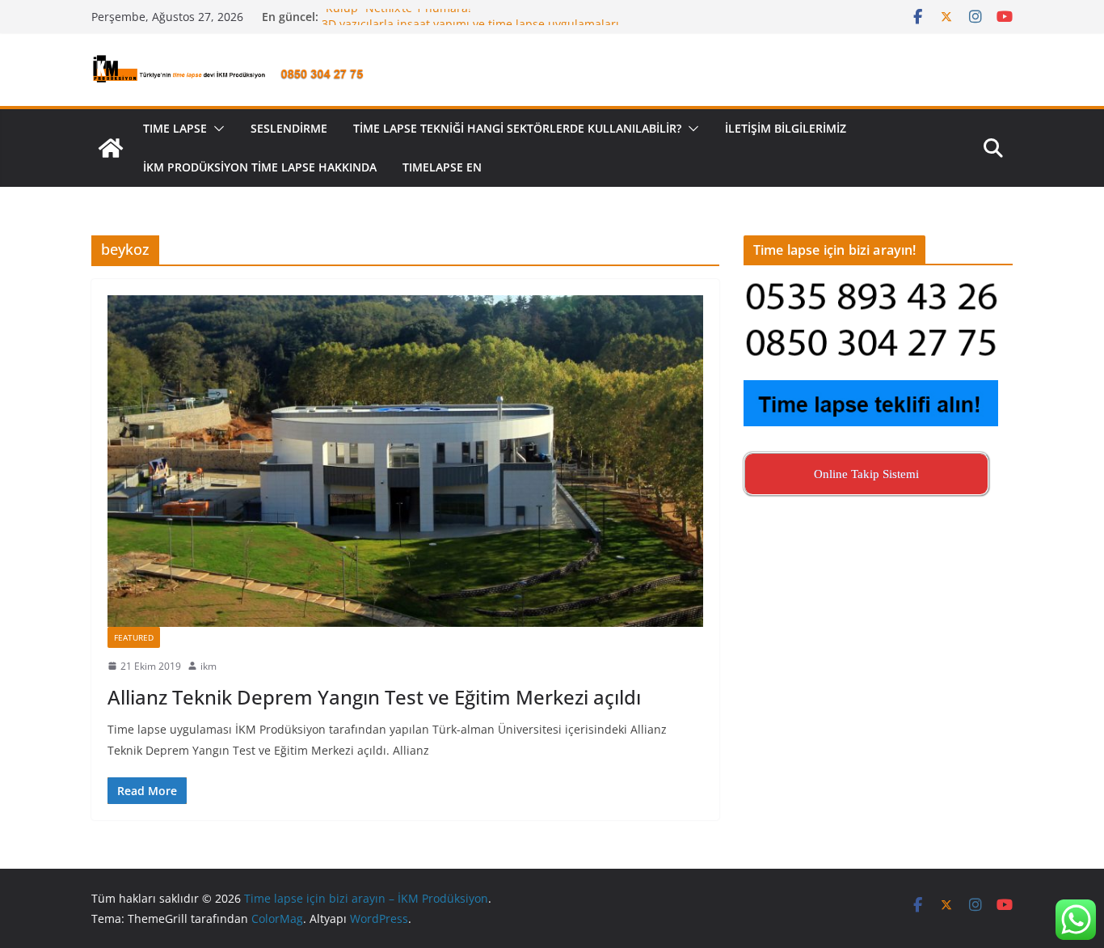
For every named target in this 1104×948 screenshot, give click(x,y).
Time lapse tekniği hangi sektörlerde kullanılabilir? (517, 128)
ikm (208, 666)
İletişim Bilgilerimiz (785, 128)
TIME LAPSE (175, 128)
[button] (216, 128)
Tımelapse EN (442, 167)
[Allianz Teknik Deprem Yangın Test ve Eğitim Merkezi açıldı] (405, 461)
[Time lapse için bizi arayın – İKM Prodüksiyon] (110, 148)
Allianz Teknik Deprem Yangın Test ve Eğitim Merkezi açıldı (374, 696)
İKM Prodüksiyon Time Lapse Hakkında (260, 167)
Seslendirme (289, 128)
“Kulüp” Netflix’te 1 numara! (396, 16)
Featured (134, 637)
